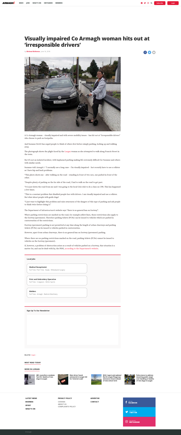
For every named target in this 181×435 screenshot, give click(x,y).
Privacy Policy (65, 398)
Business (29, 402)
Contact (94, 402)
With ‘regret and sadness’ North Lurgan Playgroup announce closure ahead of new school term (112, 378)
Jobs (28, 3)
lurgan (33, 355)
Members (59, 3)
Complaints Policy (67, 406)
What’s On (37, 3)
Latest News (31, 398)
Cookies (61, 402)
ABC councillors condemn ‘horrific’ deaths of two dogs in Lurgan (45, 377)
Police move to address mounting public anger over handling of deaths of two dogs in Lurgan (145, 378)
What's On (30, 409)
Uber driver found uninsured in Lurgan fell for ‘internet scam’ (78, 377)
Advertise (94, 398)
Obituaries (48, 3)
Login (173, 3)
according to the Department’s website (81, 248)
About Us (62, 404)
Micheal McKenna (33, 51)
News (21, 3)
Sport (28, 405)
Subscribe (159, 3)
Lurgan (68, 151)
